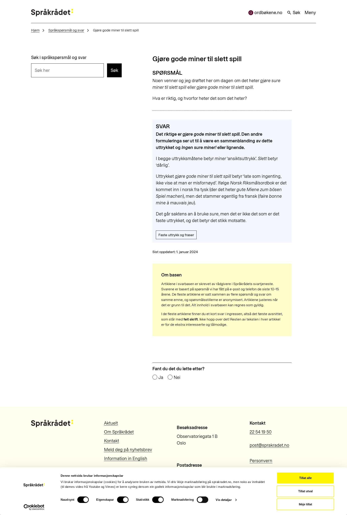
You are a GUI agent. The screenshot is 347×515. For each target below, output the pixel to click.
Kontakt (111, 441)
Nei (177, 377)
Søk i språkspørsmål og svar (59, 57)
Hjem (35, 30)
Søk (296, 12)
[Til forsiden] (52, 12)
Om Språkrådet (119, 432)
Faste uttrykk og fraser (176, 235)
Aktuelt (111, 423)
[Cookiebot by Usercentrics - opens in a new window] (34, 507)
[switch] (123, 499)
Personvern (261, 460)
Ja (160, 377)
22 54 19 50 (260, 432)
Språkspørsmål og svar (66, 30)
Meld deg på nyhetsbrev (128, 449)
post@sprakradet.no (269, 445)
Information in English (125, 458)
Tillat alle (305, 478)
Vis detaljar (224, 500)
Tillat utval (305, 491)
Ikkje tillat (305, 504)
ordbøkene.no (268, 12)
